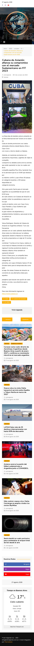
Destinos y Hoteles (16, 343)
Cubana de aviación (19, 299)
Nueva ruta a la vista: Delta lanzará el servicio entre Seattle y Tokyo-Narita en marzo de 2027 (17, 391)
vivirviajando (7, 75)
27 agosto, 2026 (7, 2)
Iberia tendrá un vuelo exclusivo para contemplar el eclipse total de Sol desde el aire (17, 540)
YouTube (8, 5)
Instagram (5, 5)
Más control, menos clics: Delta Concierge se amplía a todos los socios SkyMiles (17, 503)
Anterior (8, 319)
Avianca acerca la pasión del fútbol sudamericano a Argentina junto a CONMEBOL (16, 466)
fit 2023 (7, 302)
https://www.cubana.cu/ (10, 294)
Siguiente (25, 319)
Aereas (6, 77)
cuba (6, 299)
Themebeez (8, 642)
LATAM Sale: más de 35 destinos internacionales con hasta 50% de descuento (15, 429)
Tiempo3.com (20, 626)
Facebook (2, 5)
